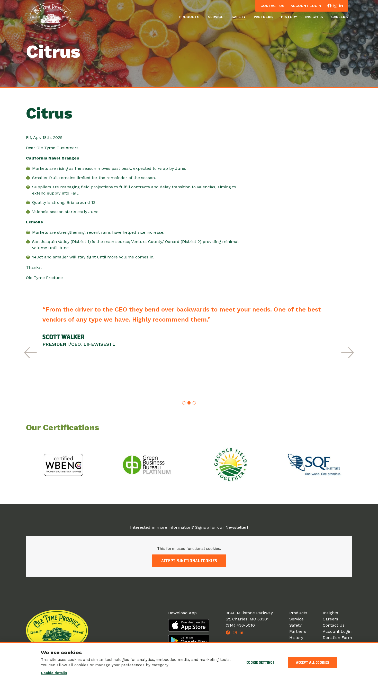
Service (215, 17)
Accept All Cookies (312, 662)
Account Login (306, 6)
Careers (339, 17)
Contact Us (272, 6)
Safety (238, 17)
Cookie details (54, 673)
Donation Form (337, 637)
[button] (30, 352)
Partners (263, 17)
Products (189, 17)
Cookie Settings (260, 662)
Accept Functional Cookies (189, 560)
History (289, 17)
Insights (314, 17)
